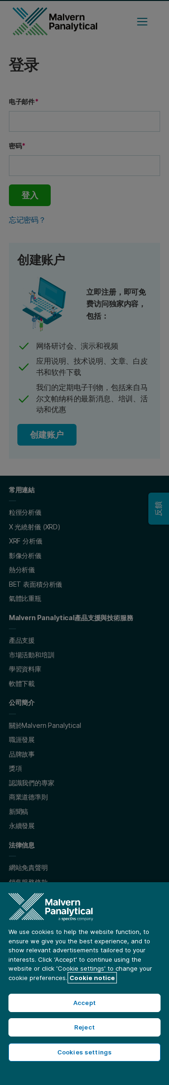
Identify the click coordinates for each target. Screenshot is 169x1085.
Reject (84, 1027)
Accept (84, 1002)
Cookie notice (92, 977)
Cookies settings (84, 1052)
